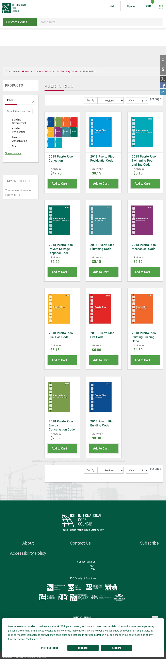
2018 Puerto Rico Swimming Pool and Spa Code (144, 160)
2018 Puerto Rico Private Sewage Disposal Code (61, 249)
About (28, 543)
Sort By (91, 100)
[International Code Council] (14, 8)
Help (113, 6)
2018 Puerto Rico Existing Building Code (144, 337)
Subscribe (149, 543)
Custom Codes (42, 71)
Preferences (49, 648)
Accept (116, 648)
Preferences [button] (33, 639)
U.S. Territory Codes (67, 71)
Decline (83, 648)
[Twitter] (92, 568)
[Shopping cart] (149, 7)
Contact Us (80, 543)
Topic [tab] (9, 100)
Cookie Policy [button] (96, 635)
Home (26, 71)
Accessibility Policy (28, 553)
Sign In (130, 6)
